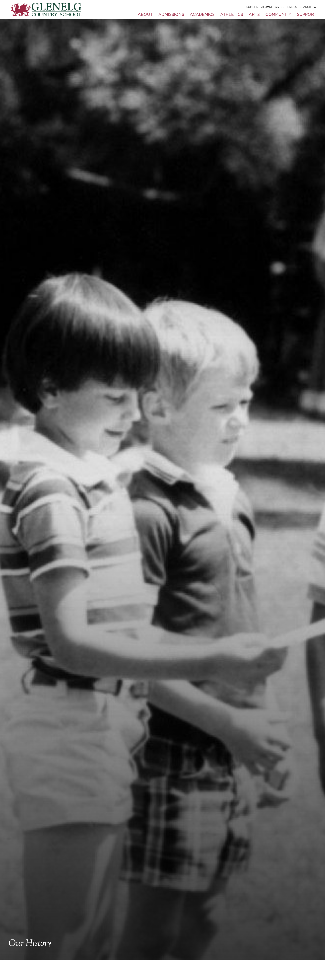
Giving (280, 7)
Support (307, 15)
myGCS (292, 7)
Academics (202, 15)
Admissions (171, 15)
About (145, 15)
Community (278, 15)
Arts (254, 15)
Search (305, 7)
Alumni (266, 7)
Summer (252, 7)
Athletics (231, 15)
